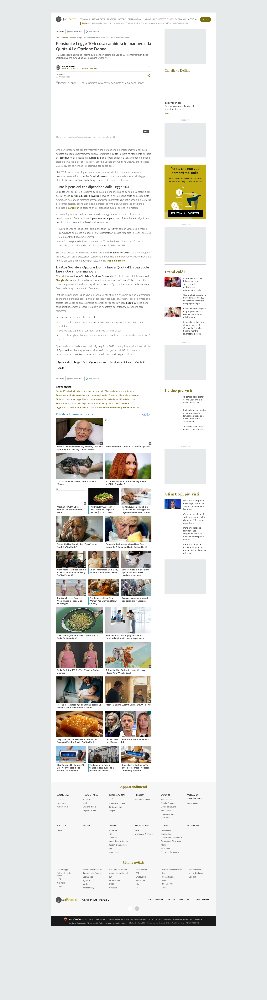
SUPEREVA (198, 919)
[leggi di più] (148, 67)
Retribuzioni (166, 811)
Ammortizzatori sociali (118, 873)
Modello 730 (167, 884)
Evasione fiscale (89, 807)
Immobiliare (150, 19)
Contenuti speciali (155, 900)
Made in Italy (88, 888)
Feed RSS (196, 900)
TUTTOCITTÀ (152, 919)
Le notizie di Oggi (196, 873)
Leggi (85, 803)
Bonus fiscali (88, 800)
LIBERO (84, 919)
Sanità (61, 368)
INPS (58, 879)
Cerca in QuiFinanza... (95, 899)
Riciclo (111, 849)
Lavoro (122, 19)
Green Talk (113, 838)
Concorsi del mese (148, 23)
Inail (164, 881)
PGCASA (129, 919)
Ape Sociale (105, 143)
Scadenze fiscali (132, 23)
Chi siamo (72, 923)
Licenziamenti (115, 881)
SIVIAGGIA (167, 919)
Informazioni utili (117, 797)
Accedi (206, 19)
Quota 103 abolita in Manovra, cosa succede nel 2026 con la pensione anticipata (95, 391)
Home (58, 38)
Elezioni (59, 831)
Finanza (59, 800)
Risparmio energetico (118, 845)
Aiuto (124, 923)
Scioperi (112, 811)
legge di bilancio (116, 261)
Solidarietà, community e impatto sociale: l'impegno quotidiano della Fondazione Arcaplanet (194, 416)
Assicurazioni (166, 831)
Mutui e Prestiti (193, 804)
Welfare (86, 884)
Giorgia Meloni (64, 280)
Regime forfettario (90, 811)
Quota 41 (76, 143)
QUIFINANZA (177, 919)
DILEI (160, 919)
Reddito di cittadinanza (92, 870)
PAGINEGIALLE (102, 919)
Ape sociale (64, 362)
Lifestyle (163, 19)
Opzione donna (97, 362)
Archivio (206, 900)
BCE (137, 873)
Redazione (193, 826)
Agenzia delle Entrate (92, 873)
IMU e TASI (140, 881)
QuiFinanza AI (135, 19)
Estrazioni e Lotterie (117, 804)
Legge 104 (64, 143)
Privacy (89, 923)
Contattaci (171, 900)
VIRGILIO (91, 919)
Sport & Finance (178, 19)
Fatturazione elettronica (172, 870)
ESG (110, 834)
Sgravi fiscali (88, 881)
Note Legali (81, 923)
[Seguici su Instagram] (137, 908)
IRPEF (111, 884)
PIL (137, 888)
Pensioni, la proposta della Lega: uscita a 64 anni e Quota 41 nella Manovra (92, 403)
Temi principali (195, 870)
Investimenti (61, 803)
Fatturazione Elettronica (171, 841)
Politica (61, 826)
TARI (164, 888)
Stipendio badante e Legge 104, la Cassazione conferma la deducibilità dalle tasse (95, 399)
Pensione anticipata (120, 362)
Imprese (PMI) (62, 807)
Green (112, 826)
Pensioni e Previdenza (170, 852)
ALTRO (191, 19)
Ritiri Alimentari (115, 807)
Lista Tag (192, 877)
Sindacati (113, 888)
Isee (163, 873)
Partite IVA (165, 818)
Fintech (138, 831)
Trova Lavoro (166, 800)
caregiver (73, 208)
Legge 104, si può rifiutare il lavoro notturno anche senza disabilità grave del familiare (97, 407)
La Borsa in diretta (100, 23)
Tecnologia (142, 826)
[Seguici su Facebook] (130, 908)
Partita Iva (165, 849)
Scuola (59, 887)
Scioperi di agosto (116, 23)
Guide (164, 826)
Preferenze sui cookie (112, 923)
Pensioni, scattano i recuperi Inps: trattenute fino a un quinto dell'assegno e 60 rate (193, 534)
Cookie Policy (98, 923)
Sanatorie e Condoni (118, 870)
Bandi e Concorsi (168, 803)
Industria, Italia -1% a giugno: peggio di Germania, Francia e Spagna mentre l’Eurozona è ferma (193, 328)
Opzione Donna (90, 143)
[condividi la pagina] (148, 76)
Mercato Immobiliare (194, 797)
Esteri (86, 826)
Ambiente (113, 831)
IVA (110, 877)
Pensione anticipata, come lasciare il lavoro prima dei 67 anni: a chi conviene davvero (97, 395)
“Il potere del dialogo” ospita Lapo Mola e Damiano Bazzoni (193, 400)
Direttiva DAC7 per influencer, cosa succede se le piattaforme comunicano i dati (192, 284)
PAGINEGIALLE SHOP (117, 919)
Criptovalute (166, 834)
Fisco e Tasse (98, 19)
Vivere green (114, 852)
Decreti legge (62, 870)
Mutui (163, 845)
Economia (85, 19)
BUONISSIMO (188, 919)
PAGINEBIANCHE (140, 919)
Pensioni (111, 19)
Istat (137, 884)
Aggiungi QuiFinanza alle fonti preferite (173, 23)
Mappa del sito (184, 900)
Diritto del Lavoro (168, 807)
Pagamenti (60, 883)
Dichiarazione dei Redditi (171, 838)
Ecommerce (88, 877)
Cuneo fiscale (168, 877)
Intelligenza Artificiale (144, 834)
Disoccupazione (167, 814)
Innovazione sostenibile (118, 841)
